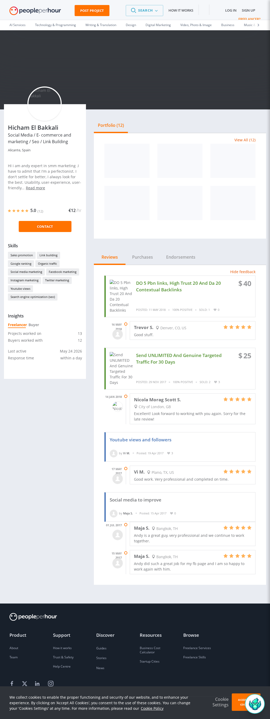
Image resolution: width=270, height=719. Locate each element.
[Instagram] (50, 684)
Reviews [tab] (110, 257)
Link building (48, 255)
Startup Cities (150, 661)
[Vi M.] (114, 453)
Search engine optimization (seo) (33, 297)
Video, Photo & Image (196, 25)
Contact (45, 226)
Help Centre (62, 666)
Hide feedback (242, 271)
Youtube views (20, 289)
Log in (231, 10)
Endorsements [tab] (180, 257)
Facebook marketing (62, 272)
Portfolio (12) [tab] (111, 125)
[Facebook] (12, 684)
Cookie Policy (152, 708)
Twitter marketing (57, 280)
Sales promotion (22, 255)
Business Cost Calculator (150, 650)
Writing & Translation (100, 25)
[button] (144, 10)
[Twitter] (25, 684)
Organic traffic (47, 264)
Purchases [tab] (142, 257)
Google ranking (21, 264)
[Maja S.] (114, 513)
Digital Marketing (158, 25)
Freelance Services (197, 648)
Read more (35, 187)
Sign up (248, 10)
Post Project (92, 10)
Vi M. (126, 453)
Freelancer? (249, 19)
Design (131, 25)
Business (227, 25)
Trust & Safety (63, 657)
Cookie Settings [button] (221, 702)
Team (13, 657)
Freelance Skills (194, 657)
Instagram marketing (24, 280)
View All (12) (244, 139)
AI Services (17, 25)
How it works (180, 10)
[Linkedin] (38, 684)
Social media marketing (26, 272)
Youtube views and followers (140, 440)
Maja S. (128, 513)
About (13, 648)
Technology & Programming (55, 25)
